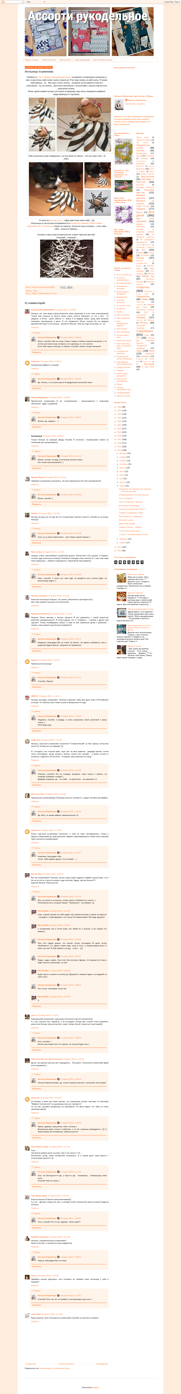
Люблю (120, 312)
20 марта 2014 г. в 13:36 (62, 614)
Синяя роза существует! (129, 531)
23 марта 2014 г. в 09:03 (70, 1257)
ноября (123, 457)
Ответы (37, 333)
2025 (119, 410)
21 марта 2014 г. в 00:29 (60, 971)
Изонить (139, 245)
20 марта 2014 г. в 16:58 (55, 794)
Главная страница (31, 60)
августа (123, 468)
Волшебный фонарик (122, 287)
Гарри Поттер (142, 206)
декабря (123, 453)
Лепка (151, 253)
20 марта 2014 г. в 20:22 (60, 911)
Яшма (119, 384)
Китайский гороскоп (145, 247)
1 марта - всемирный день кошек (133, 534)
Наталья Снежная (39, 596)
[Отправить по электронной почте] (61, 287)
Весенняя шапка (126, 520)
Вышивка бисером (145, 187)
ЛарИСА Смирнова (40, 1237)
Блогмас (144, 158)
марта (122, 486)
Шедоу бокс (147, 361)
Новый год (148, 276)
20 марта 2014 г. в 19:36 (70, 811)
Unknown (35, 361)
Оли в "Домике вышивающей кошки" (54, 77)
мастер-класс (55, 220)
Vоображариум (123, 393)
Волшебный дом (124, 283)
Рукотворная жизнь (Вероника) (124, 363)
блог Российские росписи (102, 60)
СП (138, 338)
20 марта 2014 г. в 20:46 (70, 939)
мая (121, 478)
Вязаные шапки (134, 646)
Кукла (139, 252)
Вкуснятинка (147, 176)
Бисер (139, 156)
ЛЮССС (34, 696)
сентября (124, 464)
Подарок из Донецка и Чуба (131, 513)
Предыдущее (102, 1364)
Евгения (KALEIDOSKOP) (42, 310)
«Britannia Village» (143, 140)
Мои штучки (122, 329)
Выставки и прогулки (145, 180)
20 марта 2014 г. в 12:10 (53, 552)
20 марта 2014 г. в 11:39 (49, 513)
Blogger (95, 1387)
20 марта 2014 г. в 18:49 (51, 830)
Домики (139, 224)
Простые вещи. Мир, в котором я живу (124, 345)
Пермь (144, 299)
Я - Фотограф (145, 364)
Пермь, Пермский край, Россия (44, 293)
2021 (119, 425)
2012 (119, 551)
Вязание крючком (140, 196)
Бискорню (150, 156)
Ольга (34, 1015)
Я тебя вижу (148, 367)
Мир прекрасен (123, 318)
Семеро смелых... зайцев (130, 527)
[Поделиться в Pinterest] (71, 287)
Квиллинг (148, 245)
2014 (119, 450)
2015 (119, 446)
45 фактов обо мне (49, 60)
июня (122, 475)
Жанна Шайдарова (40, 397)
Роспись (144, 322)
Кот (143, 250)
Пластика (140, 302)
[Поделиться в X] (66, 287)
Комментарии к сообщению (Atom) (55, 1368)
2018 (119, 436)
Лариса (34, 660)
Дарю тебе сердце (127, 523)
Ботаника (140, 164)
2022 (119, 421)
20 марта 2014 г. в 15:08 (70, 495)
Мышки (151, 274)
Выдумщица (122, 297)
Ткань (35, 291)
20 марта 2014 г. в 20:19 (70, 896)
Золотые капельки (121, 301)
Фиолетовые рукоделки (122, 374)
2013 (119, 547)
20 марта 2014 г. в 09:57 (53, 436)
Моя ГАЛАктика (123, 332)
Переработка (143, 296)
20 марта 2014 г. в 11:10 (56, 477)
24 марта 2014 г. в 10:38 (48, 1276)
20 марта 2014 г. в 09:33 (70, 337)
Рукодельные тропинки (122, 352)
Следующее (30, 1364)
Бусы (152, 171)
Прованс (150, 320)
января (123, 542)
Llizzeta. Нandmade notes (124, 388)
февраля (124, 539)
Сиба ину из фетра (136, 574)
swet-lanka (36, 1314)
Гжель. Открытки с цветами (131, 502)
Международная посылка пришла (133, 495)
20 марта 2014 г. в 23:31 (73, 1059)
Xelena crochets (123, 396)
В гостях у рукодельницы (123, 279)
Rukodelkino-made (39, 1147)
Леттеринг (145, 255)
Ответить (35, 327)
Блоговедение (141, 161)
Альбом (140, 150)
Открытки (142, 287)
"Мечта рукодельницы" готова (140, 609)
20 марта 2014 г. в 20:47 (70, 956)
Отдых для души (124, 340)
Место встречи (123, 315)
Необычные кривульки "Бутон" (132, 509)
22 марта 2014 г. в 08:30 (70, 1218)
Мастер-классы (65, 60)
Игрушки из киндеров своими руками (145, 231)
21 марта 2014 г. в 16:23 (60, 997)
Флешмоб (150, 354)
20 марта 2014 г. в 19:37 (70, 853)
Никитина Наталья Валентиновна (46, 1059)
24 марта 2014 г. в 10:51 (70, 1295)
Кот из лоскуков (125, 498)
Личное (140, 258)
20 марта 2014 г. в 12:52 (58, 596)
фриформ (139, 359)
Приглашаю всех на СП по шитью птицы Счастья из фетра (139, 627)
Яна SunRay (36, 874)
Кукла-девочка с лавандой (130, 516)
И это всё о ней (123, 305)
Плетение (139, 304)
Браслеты (140, 166)
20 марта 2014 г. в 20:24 (60, 925)
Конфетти (121, 309)
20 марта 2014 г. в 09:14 (51, 361)
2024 (119, 414)
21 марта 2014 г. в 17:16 (59, 1147)
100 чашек (142, 143)
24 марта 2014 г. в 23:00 (52, 1314)
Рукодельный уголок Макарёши (124, 357)
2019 (119, 432)
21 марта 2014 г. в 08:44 (70, 1038)
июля (122, 471)
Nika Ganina (36, 552)
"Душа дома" (142, 137)
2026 (119, 407)
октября (123, 460)
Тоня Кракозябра (39, 1196)
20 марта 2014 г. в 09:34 (70, 379)
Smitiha (34, 513)
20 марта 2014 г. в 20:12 (53, 874)
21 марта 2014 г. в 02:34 (51, 1098)
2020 (119, 429)
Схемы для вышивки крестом (145, 340)
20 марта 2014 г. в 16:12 (49, 696)
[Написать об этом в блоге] (64, 287)
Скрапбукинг (144, 331)
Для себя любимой (145, 220)
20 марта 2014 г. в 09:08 (65, 310)
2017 (119, 439)
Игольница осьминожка (129, 505)
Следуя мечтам (123, 367)
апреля (123, 482)
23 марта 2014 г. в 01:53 (60, 1237)
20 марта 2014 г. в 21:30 (48, 1015)
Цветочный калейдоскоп (122, 380)
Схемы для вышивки (82, 60)
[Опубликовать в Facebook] (69, 287)
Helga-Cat (35, 740)
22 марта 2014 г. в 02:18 (58, 1196)
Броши (142, 169)
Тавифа (120, 370)
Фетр (151, 351)
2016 (119, 443)
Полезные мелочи (145, 310)
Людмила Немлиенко (41, 614)
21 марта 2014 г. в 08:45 (70, 1079)
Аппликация (141, 153)
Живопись (140, 227)
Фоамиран (145, 356)
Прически (139, 320)
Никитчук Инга (38, 794)
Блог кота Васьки (124, 275)
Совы (147, 335)
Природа (140, 317)
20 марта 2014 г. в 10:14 (70, 456)
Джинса (139, 212)
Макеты (139, 266)
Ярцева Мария (38, 477)
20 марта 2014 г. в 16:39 (51, 740)
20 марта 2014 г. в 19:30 (70, 716)
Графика (140, 209)
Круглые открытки (135, 593)
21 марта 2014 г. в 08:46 (70, 1123)
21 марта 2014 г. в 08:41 (70, 985)
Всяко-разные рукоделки (123, 293)
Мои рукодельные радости (122, 323)
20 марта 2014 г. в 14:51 (49, 660)
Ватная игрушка (147, 174)
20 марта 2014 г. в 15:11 (70, 639)
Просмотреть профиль (135, 104)
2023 (119, 418)
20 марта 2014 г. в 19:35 (70, 770)
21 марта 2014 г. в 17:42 (70, 1172)
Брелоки (151, 166)
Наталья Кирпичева (47, 337)
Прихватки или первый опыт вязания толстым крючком (135, 490)
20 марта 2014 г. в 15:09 (70, 574)
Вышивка (140, 185)
